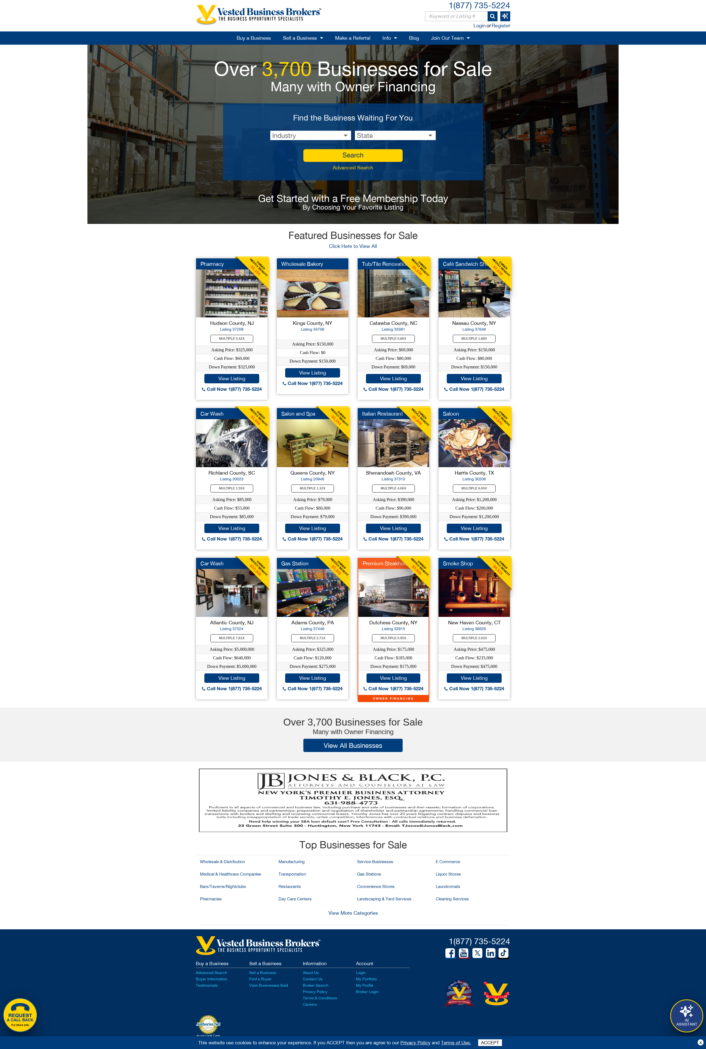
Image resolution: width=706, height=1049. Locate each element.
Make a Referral (352, 38)
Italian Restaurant (382, 414)
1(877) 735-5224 (479, 5)
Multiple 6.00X (474, 488)
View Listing (231, 378)
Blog (414, 38)
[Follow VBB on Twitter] (477, 953)
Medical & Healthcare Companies (230, 874)
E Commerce (448, 861)
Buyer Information (211, 979)
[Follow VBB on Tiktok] (503, 953)
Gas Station (295, 563)
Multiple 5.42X (232, 339)
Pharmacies (211, 899)
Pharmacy (212, 264)
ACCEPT (490, 1042)
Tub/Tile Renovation (385, 264)
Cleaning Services (452, 899)
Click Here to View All (353, 246)
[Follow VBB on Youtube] (463, 953)
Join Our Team (447, 38)
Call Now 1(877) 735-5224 (233, 389)
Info (387, 38)
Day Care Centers (295, 899)
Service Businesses (375, 861)
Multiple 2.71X (312, 638)
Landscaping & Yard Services (384, 899)
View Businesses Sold (268, 985)
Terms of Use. (456, 1042)
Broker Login (367, 991)
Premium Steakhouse (388, 563)
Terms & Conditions (320, 998)
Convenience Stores (376, 886)
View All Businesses (353, 745)
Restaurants (290, 886)
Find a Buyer (260, 979)
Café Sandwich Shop (467, 264)
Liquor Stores (448, 874)
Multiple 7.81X (232, 638)
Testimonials (207, 985)
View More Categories (353, 913)
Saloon (451, 414)
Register (501, 25)
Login (480, 25)
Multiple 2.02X (474, 638)
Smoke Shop (458, 563)
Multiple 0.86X (393, 339)
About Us (311, 972)
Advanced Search (353, 167)
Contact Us (312, 979)
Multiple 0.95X (393, 638)
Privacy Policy (315, 991)
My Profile (364, 985)
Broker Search (315, 985)
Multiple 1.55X (232, 488)
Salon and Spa (298, 414)
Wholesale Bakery (302, 264)
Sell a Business (300, 38)
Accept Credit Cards (208, 1035)
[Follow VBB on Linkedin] (490, 953)
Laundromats (448, 886)
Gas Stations (369, 874)
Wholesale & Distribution (222, 861)
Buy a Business (254, 38)
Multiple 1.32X (312, 488)
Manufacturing (292, 861)
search (353, 155)
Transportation (292, 874)
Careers (310, 1004)
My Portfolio (366, 979)
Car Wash (212, 414)
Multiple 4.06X (393, 488)
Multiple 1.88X (474, 339)
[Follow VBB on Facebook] (450, 953)
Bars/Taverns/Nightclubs (223, 886)
